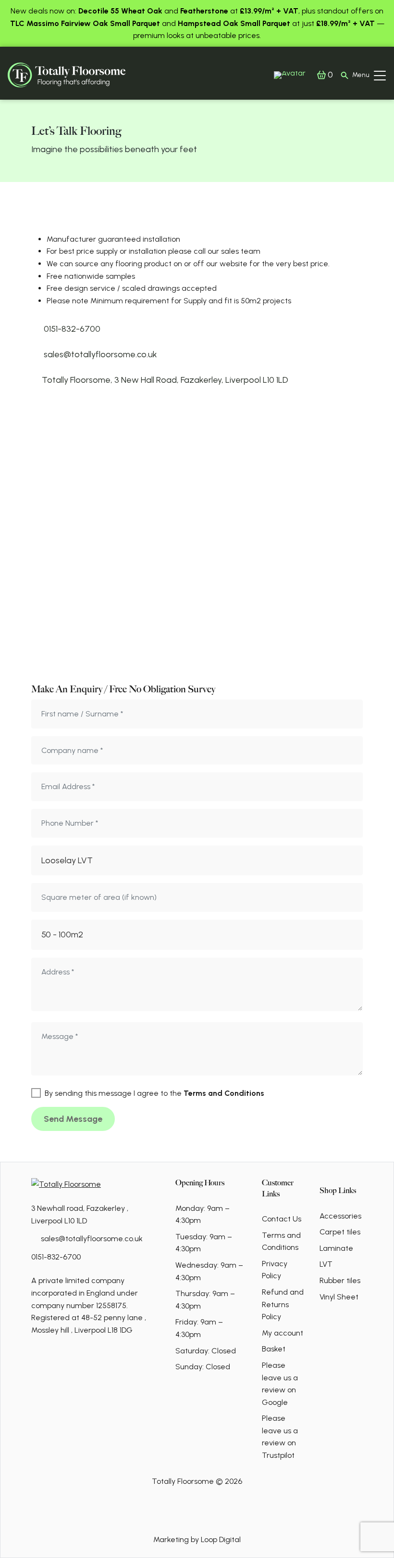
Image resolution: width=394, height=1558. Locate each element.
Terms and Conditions (224, 1093)
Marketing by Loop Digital (197, 1539)
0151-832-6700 (56, 1256)
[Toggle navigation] (379, 75)
